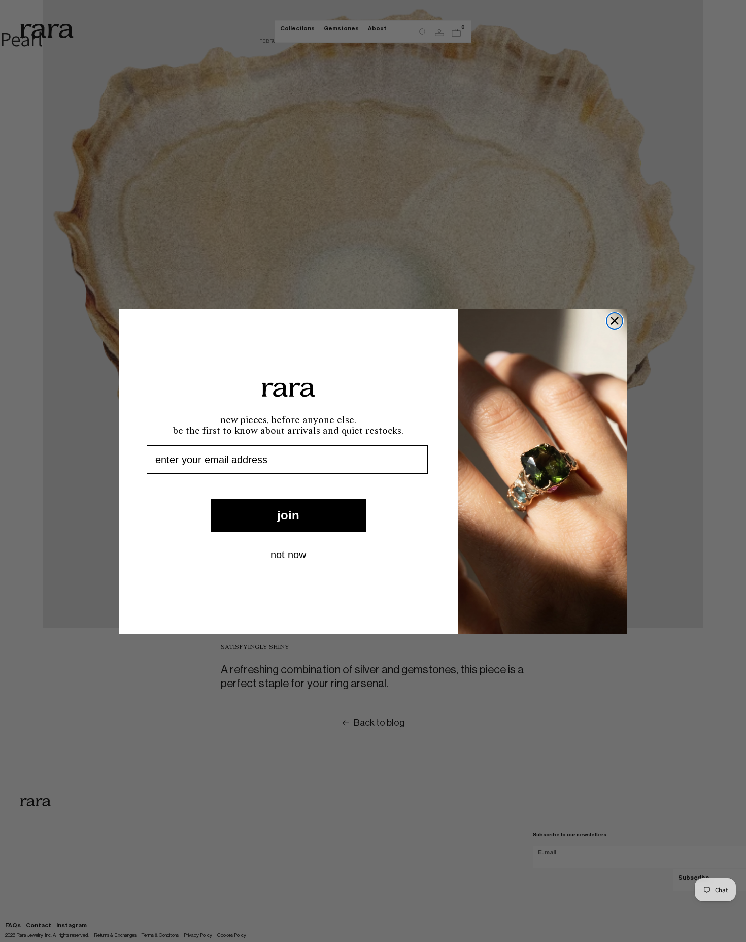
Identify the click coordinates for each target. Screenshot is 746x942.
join (288, 515)
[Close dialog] (614, 321)
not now (288, 554)
